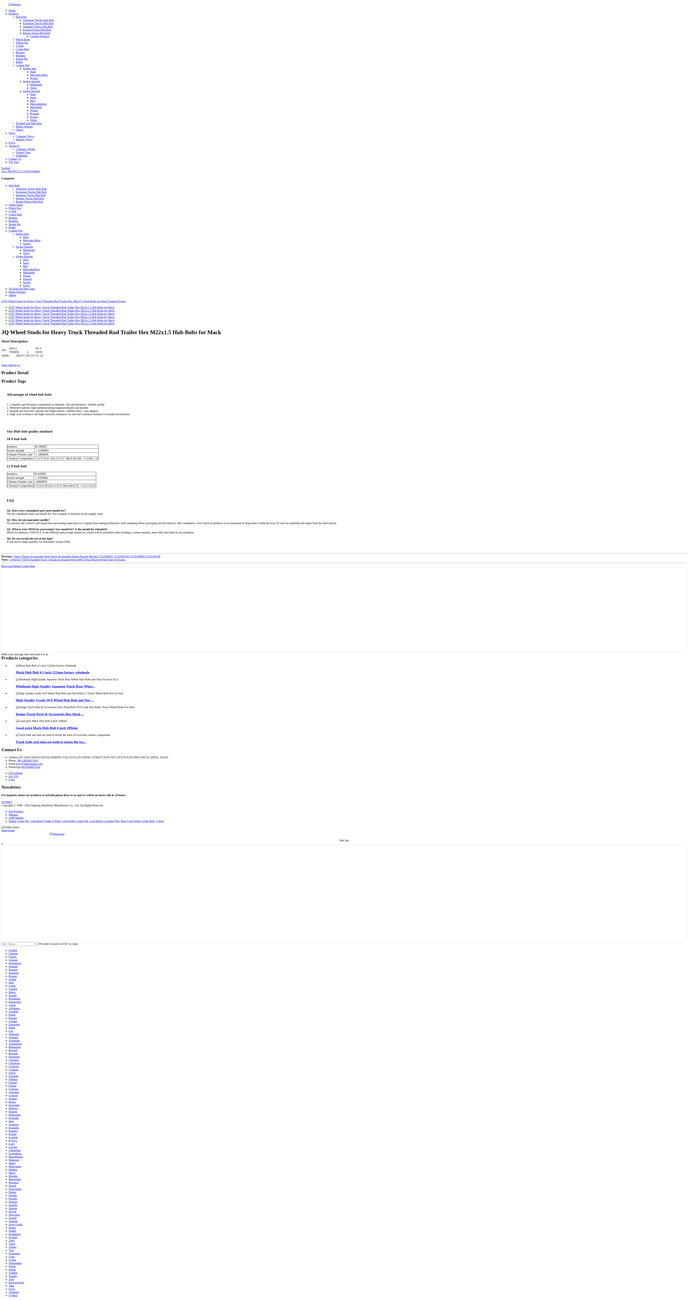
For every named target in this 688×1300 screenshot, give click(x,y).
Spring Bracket (31, 91)
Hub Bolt (21, 16)
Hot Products (16, 811)
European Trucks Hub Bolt (38, 23)
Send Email (8, 830)
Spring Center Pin (19, 821)
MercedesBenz (38, 104)
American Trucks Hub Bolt (38, 20)
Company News (25, 136)
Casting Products (39, 36)
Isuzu (33, 97)
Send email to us (10, 365)
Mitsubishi (36, 84)
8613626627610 (31, 767)
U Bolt (19, 45)
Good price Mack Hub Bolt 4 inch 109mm (47, 728)
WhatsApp (58, 834)
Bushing (20, 55)
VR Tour (14, 162)
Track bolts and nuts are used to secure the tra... (51, 742)
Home (12, 10)
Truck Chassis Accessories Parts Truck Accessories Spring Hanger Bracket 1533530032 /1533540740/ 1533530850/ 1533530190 (87, 556)
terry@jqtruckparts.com (29, 763)
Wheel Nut (22, 42)
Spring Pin (22, 58)
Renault (34, 113)
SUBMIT (6, 802)
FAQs (12, 142)
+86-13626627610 (27, 760)
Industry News (24, 139)
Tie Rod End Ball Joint (29, 123)
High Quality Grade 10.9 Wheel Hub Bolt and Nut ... (55, 700)
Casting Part (23, 65)
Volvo (33, 87)
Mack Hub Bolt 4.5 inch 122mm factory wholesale (52, 672)
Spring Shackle (31, 81)
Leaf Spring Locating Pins (105, 821)
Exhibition (22, 155)
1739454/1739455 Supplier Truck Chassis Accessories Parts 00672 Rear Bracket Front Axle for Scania (67, 559)
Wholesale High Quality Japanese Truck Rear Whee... (55, 686)
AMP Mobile (16, 817)
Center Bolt (22, 49)
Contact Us (15, 158)
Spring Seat (29, 68)
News (12, 133)
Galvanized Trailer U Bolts (45, 821)
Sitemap (13, 814)
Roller (19, 62)
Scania (34, 78)
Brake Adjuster (24, 126)
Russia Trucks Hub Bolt (36, 33)
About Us (14, 145)
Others (19, 129)
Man (32, 100)
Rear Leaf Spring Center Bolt (18, 566)
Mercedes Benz (39, 75)
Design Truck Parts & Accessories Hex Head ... (50, 714)
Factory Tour (23, 152)
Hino (33, 71)
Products (13, 13)
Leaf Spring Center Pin (75, 821)
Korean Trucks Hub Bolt (37, 29)
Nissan (34, 110)
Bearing (20, 52)
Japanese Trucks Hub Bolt (38, 26)
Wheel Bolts (23, 39)
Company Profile (25, 149)
